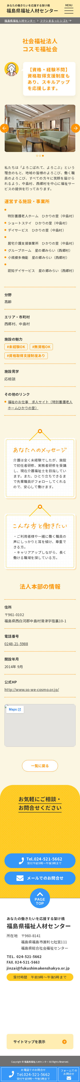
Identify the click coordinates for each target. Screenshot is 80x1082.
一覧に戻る (40, 765)
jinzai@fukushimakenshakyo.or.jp (38, 968)
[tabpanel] (40, 128)
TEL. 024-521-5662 (24, 956)
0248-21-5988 (16, 643)
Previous (4, 128)
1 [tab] (37, 156)
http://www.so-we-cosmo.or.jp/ (31, 689)
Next (75, 128)
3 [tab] (43, 156)
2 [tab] (40, 156)
